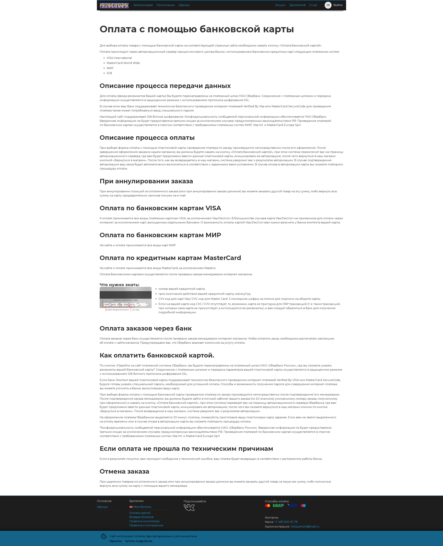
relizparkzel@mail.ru (305, 526)
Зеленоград (142, 5)
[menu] (225, 5)
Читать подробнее (138, 541)
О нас (313, 5)
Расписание (166, 5)
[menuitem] (143, 5)
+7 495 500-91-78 (286, 522)
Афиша (184, 5)
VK (189, 507)
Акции (280, 5)
